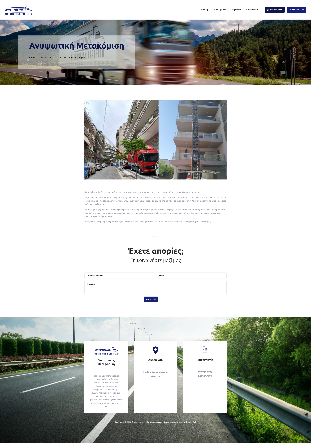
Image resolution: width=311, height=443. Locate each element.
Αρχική (32, 57)
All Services (46, 57)
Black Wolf (191, 422)
